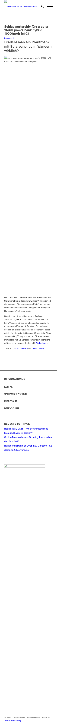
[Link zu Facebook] (40, 724)
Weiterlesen (41, 342)
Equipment (9, 38)
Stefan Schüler (38, 348)
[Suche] (41, 6)
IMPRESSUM (10, 401)
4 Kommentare (21, 348)
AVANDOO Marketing (12, 720)
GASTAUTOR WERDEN (15, 393)
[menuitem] (41, 6)
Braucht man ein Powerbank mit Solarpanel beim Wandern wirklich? (28, 46)
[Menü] (48, 6)
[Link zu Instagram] (45, 724)
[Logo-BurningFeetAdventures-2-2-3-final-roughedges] (23, 6)
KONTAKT (9, 386)
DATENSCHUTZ (11, 408)
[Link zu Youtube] (50, 724)
